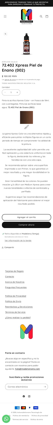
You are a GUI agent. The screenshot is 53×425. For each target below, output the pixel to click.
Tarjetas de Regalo (14, 271)
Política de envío (37, 419)
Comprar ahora (26, 225)
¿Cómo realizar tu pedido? (18, 317)
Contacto (9, 276)
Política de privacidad (40, 416)
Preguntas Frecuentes (16, 287)
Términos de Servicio (15, 312)
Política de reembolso (21, 416)
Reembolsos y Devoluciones (19, 307)
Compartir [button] (9, 247)
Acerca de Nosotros (14, 282)
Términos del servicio (20, 419)
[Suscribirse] (45, 387)
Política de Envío (13, 301)
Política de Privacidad (15, 296)
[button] (5, 16)
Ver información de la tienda (18, 240)
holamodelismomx (24, 412)
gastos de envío (10, 79)
